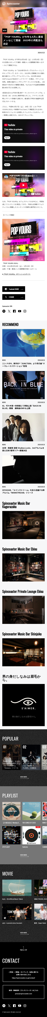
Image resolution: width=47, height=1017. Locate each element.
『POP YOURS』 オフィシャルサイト (17, 274)
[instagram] (25, 312)
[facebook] (14, 312)
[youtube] (19, 312)
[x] (9, 312)
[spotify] (4, 312)
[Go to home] (11, 3)
